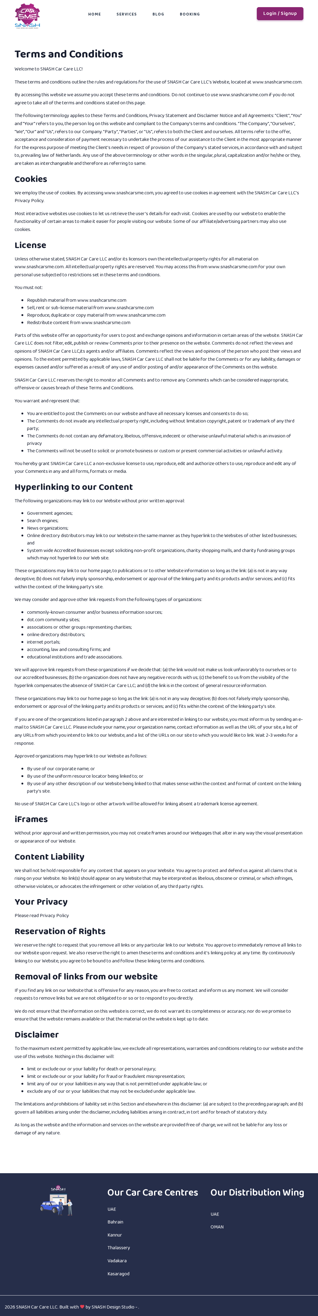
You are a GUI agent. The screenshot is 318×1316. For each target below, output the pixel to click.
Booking (190, 14)
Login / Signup (280, 13)
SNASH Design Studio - (115, 1307)
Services (126, 14)
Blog (158, 14)
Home (94, 14)
